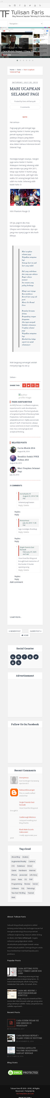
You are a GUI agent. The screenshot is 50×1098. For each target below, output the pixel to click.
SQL (22, 888)
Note (19, 69)
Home (12, 69)
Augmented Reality (19, 861)
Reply (20, 505)
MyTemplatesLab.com (25, 1093)
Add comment (16, 582)
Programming (17, 884)
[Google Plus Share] (33, 385)
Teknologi (30, 888)
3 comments (25, 107)
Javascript (23, 875)
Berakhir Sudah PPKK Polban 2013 (28, 458)
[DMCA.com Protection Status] (23, 1075)
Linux (14, 879)
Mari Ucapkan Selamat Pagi (29, 470)
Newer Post (15, 631)
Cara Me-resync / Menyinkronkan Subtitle (27, 993)
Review (27, 884)
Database (21, 866)
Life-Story (33, 875)
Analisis (25, 857)
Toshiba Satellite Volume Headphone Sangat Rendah (27, 1050)
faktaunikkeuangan (27, 790)
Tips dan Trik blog (18, 893)
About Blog (16, 857)
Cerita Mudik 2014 (26, 448)
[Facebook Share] (24, 385)
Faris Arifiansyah (24, 938)
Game (14, 870)
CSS (13, 866)
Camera (32, 861)
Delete (26, 505)
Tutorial (31, 893)
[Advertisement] (29, 698)
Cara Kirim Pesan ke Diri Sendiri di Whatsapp (27, 1023)
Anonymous (24, 777)
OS (25, 879)
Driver (29, 866)
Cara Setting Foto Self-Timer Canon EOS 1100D (30, 971)
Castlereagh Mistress (27, 817)
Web (13, 897)
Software (15, 888)
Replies (17, 512)
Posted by (25, 101)
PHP (31, 879)
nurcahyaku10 (25, 494)
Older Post (35, 631)
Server (35, 884)
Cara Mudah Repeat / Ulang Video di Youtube (29, 1036)
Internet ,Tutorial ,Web (12, 47)
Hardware (23, 870)
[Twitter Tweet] (29, 385)
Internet (32, 870)
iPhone (14, 875)
